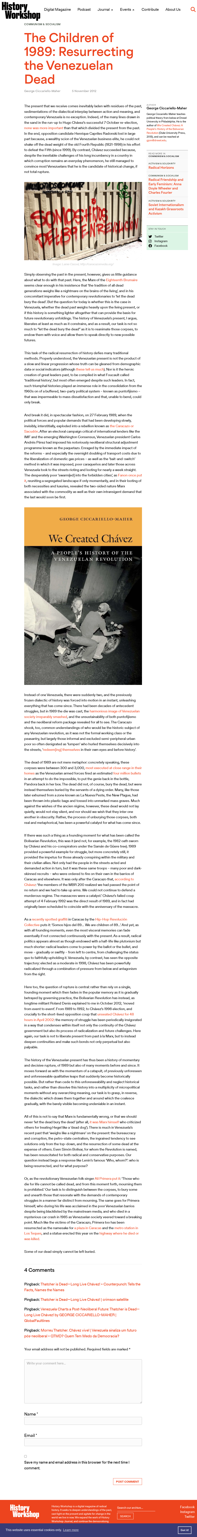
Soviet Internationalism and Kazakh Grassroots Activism (166, 209)
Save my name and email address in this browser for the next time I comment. (76, 1465)
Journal (104, 9)
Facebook (161, 245)
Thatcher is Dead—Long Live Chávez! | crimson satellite (85, 1299)
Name (31, 1414)
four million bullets (127, 773)
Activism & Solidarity (162, 163)
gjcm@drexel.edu (156, 140)
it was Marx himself (104, 1122)
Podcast (84, 9)
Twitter (158, 236)
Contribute (150, 9)
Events (126, 9)
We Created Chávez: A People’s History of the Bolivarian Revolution (165, 129)
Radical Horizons (161, 167)
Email (30, 1435)
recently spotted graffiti (50, 919)
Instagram (161, 241)
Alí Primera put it (107, 1178)
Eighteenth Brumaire (122, 279)
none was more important (43, 127)
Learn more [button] (71, 1530)
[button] (193, 9)
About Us (172, 9)
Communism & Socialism (42, 24)
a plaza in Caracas (87, 1227)
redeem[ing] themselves (61, 749)
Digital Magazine (57, 9)
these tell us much (90, 369)
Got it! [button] (185, 1530)
